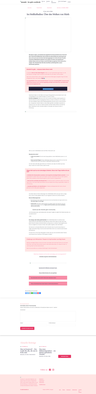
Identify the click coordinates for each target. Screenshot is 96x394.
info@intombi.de (42, 384)
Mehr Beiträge (64, 356)
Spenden (48, 1)
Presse (63, 389)
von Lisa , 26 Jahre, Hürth (62, 7)
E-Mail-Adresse (52, 322)
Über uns (43, 1)
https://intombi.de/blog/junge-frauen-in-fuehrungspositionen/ (44, 283)
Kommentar (23, 309)
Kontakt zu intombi (80, 391)
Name (21, 322)
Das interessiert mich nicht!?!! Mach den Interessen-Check (43, 277)
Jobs (60, 389)
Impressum (68, 389)
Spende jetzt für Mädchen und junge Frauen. (48, 267)
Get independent (53, 2)
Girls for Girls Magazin (62, 1)
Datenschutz (74, 389)
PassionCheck (39, 7)
